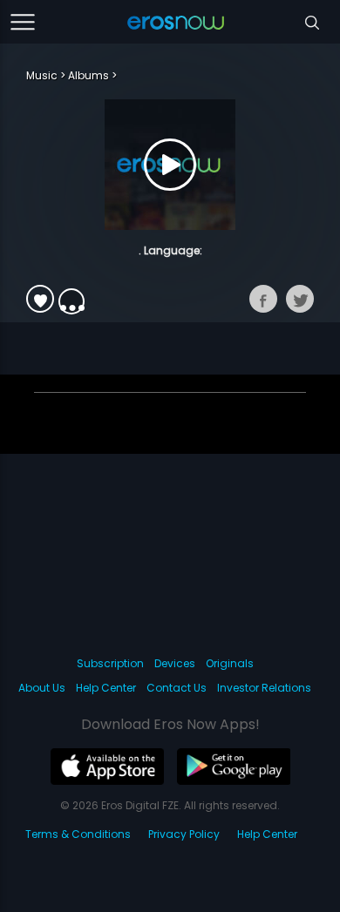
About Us (41, 687)
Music (42, 75)
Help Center (106, 687)
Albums (88, 75)
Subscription (110, 663)
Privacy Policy (184, 834)
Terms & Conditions (78, 834)
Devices (174, 663)
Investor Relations (264, 687)
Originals (230, 663)
